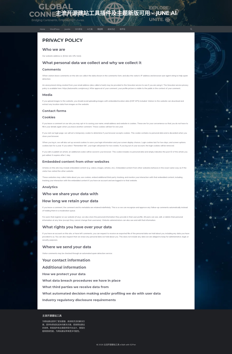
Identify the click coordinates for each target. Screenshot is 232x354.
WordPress (55, 29)
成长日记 (111, 29)
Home (42, 29)
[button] (191, 29)
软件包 (122, 29)
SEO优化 (78, 29)
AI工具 (90, 29)
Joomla (67, 29)
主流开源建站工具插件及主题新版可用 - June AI (116, 12)
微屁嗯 (100, 29)
